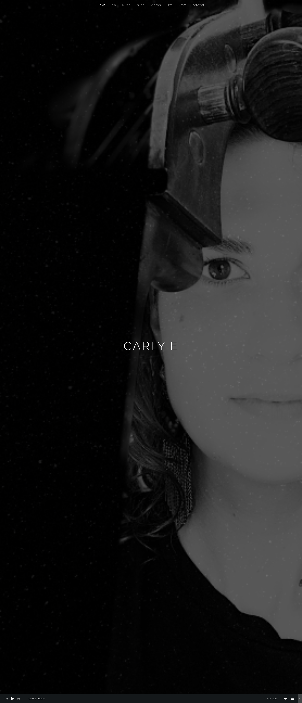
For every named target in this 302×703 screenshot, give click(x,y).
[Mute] (286, 698)
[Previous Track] (6, 698)
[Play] (12, 698)
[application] (151, 698)
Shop (140, 5)
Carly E (151, 346)
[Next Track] (18, 698)
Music (126, 5)
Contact (198, 5)
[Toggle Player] (300, 698)
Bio (114, 5)
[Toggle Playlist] (292, 698)
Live (169, 5)
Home (101, 5)
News (182, 5)
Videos (156, 5)
